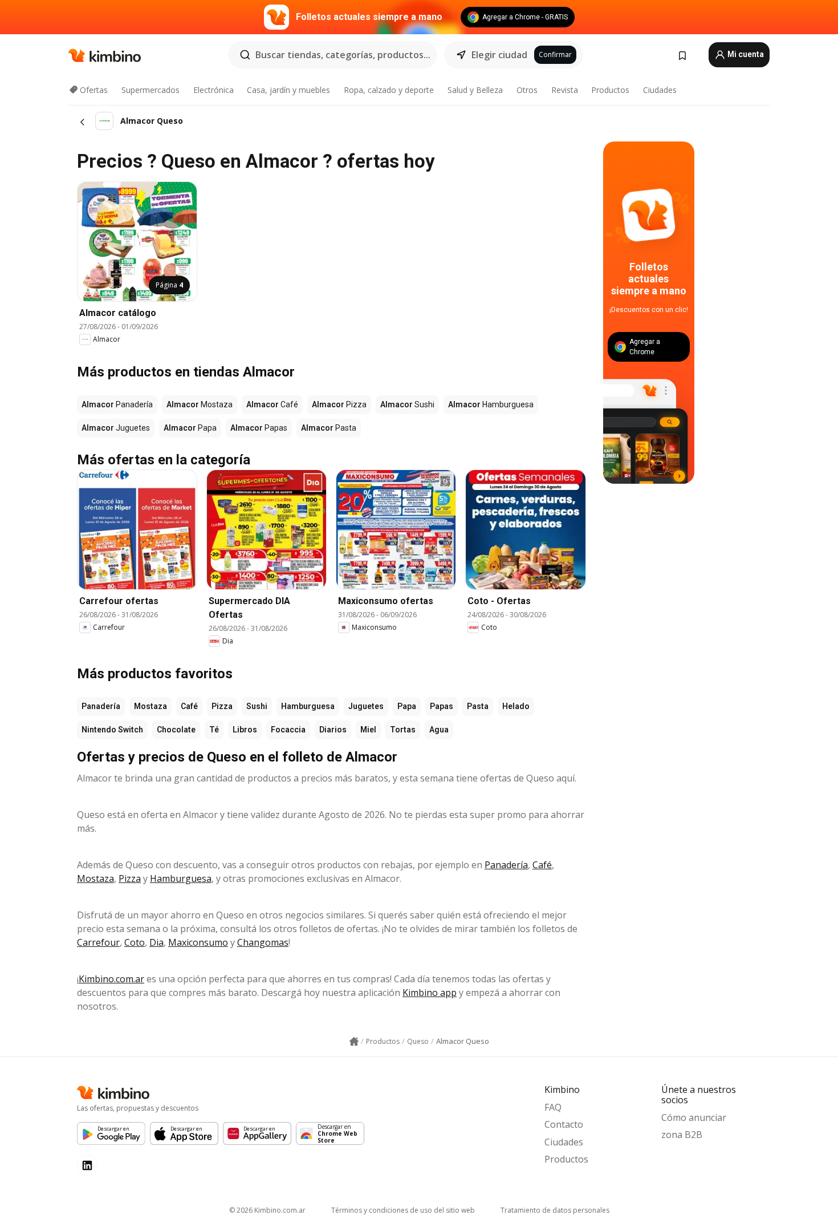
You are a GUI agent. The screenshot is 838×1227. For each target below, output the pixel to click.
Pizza (222, 706)
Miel (368, 729)
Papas (441, 706)
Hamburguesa (308, 706)
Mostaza (150, 706)
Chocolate (176, 729)
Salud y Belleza (475, 89)
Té (214, 729)
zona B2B (681, 1134)
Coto (134, 942)
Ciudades (660, 89)
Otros (527, 89)
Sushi (256, 706)
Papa (406, 706)
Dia (156, 942)
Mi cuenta (745, 54)
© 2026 (267, 1210)
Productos (610, 89)
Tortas (403, 729)
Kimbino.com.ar (111, 979)
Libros (245, 729)
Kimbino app (429, 992)
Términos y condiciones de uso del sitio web (403, 1210)
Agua (439, 729)
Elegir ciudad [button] (499, 54)
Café (189, 706)
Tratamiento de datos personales (555, 1210)
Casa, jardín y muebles (288, 89)
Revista (564, 89)
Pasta (478, 706)
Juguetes (366, 706)
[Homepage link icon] (354, 1041)
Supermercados (150, 89)
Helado (516, 706)
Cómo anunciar (693, 1117)
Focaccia (288, 729)
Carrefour (98, 942)
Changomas (262, 942)
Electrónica (213, 89)
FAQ (553, 1107)
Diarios (333, 729)
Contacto (563, 1124)
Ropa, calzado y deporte (389, 89)
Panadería (101, 706)
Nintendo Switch (112, 729)
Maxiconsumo (198, 942)
